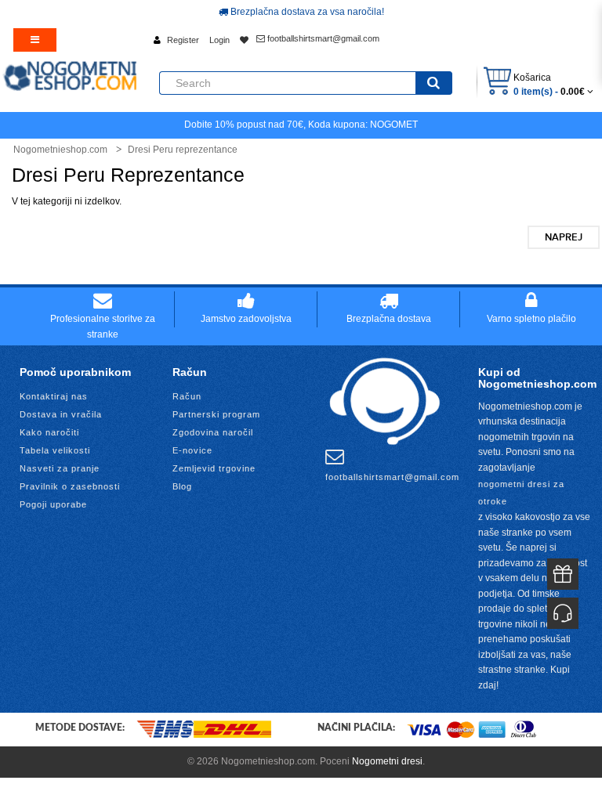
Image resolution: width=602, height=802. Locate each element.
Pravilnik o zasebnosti (70, 486)
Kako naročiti (49, 432)
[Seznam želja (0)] (244, 40)
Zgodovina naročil (212, 432)
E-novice (192, 450)
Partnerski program (216, 414)
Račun (186, 396)
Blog (182, 486)
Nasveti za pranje (60, 468)
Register (183, 40)
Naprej (563, 237)
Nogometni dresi (387, 761)
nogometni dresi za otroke (521, 492)
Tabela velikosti (55, 450)
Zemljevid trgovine (214, 468)
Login (219, 40)
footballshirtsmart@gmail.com (322, 38)
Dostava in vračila (61, 414)
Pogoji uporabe (53, 504)
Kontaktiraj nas (54, 396)
